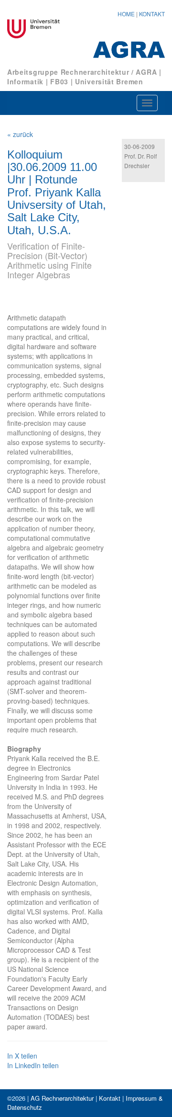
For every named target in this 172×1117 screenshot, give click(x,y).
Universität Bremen (109, 81)
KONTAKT (152, 14)
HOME (126, 14)
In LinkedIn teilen (33, 1065)
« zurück (20, 134)
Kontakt (109, 1098)
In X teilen (22, 1055)
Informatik (25, 81)
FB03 (59, 81)
